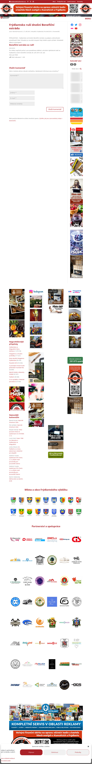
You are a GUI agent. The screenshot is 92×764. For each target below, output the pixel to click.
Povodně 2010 (47, 31)
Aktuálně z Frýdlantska (37, 31)
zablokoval (76, 360)
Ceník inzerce (71, 1)
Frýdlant (11, 377)
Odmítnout (54, 752)
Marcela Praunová (17, 31)
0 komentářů (56, 31)
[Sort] (75, 64)
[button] (88, 746)
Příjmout (31, 752)
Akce (54, 1)
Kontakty (80, 1)
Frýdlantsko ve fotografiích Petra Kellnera (14, 349)
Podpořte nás (61, 1)
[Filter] (71, 64)
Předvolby (78, 752)
